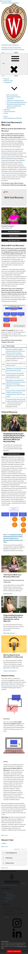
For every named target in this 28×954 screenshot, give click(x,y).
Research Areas (8, 897)
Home (5, 892)
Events (6, 113)
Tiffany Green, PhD (6, 228)
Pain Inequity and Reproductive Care (17, 102)
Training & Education (9, 111)
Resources (7, 109)
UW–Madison (10, 3)
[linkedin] (17, 938)
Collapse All (23, 849)
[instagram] (17, 927)
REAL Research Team (14, 240)
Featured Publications (14, 231)
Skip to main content (5, 1)
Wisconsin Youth (11, 107)
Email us (6, 917)
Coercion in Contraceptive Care (15, 100)
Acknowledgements (11, 853)
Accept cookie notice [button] (14, 951)
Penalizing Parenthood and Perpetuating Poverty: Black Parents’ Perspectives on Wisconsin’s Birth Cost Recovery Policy (13, 538)
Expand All (16, 849)
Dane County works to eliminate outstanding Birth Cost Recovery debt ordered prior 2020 (15, 375)
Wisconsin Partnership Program (9, 686)
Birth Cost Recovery (12, 95)
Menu (4, 63)
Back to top (4, 835)
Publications (9, 858)
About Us (6, 78)
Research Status (14, 236)
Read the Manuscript (14, 454)
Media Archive (10, 863)
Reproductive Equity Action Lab (10, 45)
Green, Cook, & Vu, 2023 (8, 175)
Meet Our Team (8, 80)
